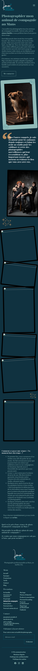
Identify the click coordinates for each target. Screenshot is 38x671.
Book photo (7, 603)
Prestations (7, 578)
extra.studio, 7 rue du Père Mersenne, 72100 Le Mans (11, 623)
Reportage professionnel (24, 606)
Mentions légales (19, 654)
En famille (6, 592)
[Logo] (8, 5)
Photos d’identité (25, 595)
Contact (6, 583)
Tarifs (5, 580)
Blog (4, 585)
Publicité (23, 610)
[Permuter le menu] (34, 5)
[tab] (19, 452)
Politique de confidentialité (19, 657)
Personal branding (26, 600)
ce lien (14, 517)
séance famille (7, 33)
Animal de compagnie (10, 601)
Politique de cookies (19, 659)
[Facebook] (15, 663)
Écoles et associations (27, 597)
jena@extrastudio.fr (10, 617)
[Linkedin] (23, 663)
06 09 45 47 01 (8, 619)
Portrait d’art (8, 606)
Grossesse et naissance (7, 595)
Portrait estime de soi (10, 608)
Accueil (5, 573)
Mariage (22, 592)
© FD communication (19, 652)
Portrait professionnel (24, 603)
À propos (6, 576)
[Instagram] (19, 663)
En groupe (6, 599)
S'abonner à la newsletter (13, 629)
